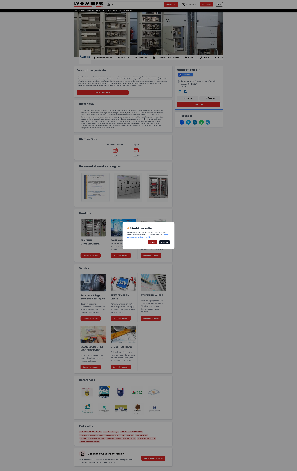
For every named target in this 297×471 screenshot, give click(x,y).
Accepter (164, 242)
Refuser (153, 242)
